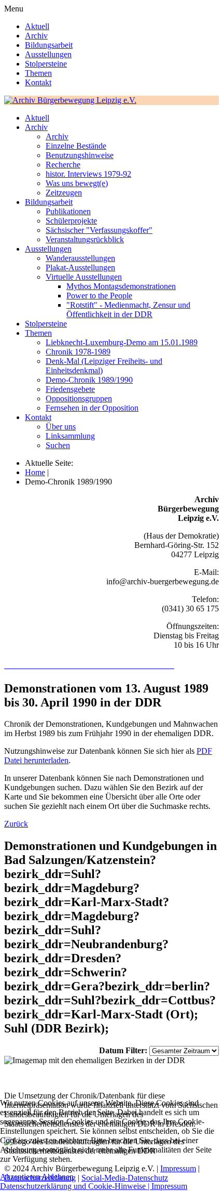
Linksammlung (70, 435)
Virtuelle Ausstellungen (84, 276)
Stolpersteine (46, 63)
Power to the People (99, 295)
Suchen (58, 445)
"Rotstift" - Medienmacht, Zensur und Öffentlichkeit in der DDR (128, 309)
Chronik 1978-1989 (78, 351)
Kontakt (38, 82)
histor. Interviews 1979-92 (88, 173)
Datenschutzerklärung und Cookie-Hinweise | (75, 1186)
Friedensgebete (70, 389)
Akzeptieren (20, 1176)
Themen (38, 73)
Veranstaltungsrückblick (85, 239)
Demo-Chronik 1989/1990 (89, 379)
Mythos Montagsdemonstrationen (121, 286)
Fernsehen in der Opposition (92, 407)
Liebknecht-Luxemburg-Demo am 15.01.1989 (122, 342)
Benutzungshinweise (80, 155)
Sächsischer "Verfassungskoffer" (99, 230)
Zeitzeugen (64, 192)
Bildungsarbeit (49, 45)
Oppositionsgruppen (79, 398)
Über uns (61, 426)
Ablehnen (57, 1176)
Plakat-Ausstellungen (80, 267)
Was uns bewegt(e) (77, 183)
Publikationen (68, 211)
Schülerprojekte (71, 220)
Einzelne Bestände (76, 145)
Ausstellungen (48, 54)
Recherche (63, 164)
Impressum (169, 1186)
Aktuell (37, 26)
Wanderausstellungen (80, 258)
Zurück (16, 823)
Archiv (36, 35)
